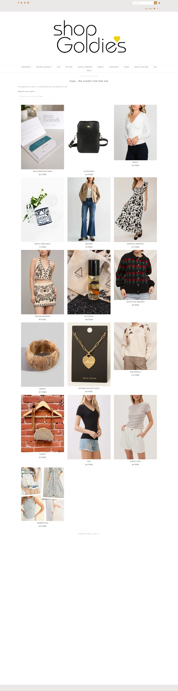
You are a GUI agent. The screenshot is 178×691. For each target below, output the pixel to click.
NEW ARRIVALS (26, 67)
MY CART (151, 9)
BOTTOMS (69, 67)
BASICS (89, 70)
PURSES (126, 67)
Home (82, 76)
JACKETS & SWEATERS (85, 67)
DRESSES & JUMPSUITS (43, 67)
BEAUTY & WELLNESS (141, 67)
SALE (155, 67)
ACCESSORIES (114, 67)
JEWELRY (101, 67)
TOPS (58, 67)
